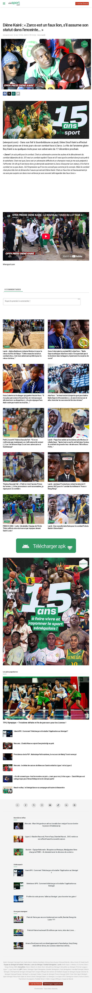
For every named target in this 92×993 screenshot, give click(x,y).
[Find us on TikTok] (58, 805)
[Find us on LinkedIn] (66, 805)
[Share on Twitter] (9, 94)
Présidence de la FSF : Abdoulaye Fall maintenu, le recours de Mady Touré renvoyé (45, 754)
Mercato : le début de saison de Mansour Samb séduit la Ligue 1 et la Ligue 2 (43, 765)
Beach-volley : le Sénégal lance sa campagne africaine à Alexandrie (39, 788)
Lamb (43, 35)
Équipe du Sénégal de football (13, 964)
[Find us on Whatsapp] (17, 805)
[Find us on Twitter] (34, 805)
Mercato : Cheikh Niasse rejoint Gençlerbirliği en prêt (34, 743)
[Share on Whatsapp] (14, 94)
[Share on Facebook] (5, 94)
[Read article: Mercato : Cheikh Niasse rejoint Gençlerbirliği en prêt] (7, 745)
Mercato (27, 964)
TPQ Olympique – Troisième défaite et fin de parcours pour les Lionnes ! (34, 723)
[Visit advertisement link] (46, 120)
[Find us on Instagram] (42, 805)
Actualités (21, 967)
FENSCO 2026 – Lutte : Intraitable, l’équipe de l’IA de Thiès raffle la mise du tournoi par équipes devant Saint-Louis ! (22, 528)
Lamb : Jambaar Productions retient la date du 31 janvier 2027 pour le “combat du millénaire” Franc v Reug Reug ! (67, 486)
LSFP (20, 969)
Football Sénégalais (49, 964)
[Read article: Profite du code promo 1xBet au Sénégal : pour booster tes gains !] (18, 898)
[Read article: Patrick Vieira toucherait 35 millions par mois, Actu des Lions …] (18, 932)
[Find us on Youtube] (50, 805)
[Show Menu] (4, 3)
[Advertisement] (46, 13)
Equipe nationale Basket (15, 717)
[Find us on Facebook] (25, 805)
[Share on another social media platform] (18, 94)
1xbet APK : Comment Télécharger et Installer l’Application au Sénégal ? (41, 731)
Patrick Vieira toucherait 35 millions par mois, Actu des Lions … (51, 930)
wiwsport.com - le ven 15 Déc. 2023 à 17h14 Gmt (19, 35)
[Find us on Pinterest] (74, 805)
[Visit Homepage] (14, 3)
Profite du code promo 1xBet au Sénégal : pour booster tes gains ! (51, 897)
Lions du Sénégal (36, 964)
